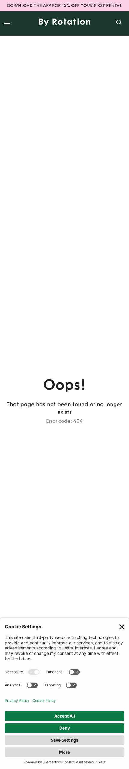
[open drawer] (7, 23)
